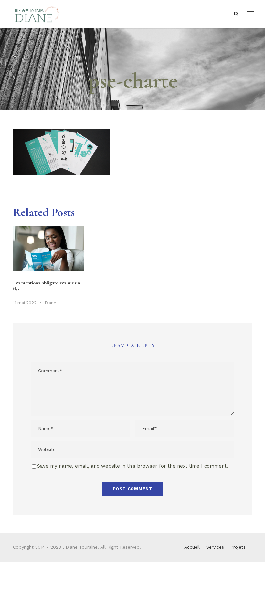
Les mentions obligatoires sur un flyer (46, 286)
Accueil (192, 547)
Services (215, 547)
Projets (238, 547)
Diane (50, 302)
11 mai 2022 (25, 302)
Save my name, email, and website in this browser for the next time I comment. (132, 466)
